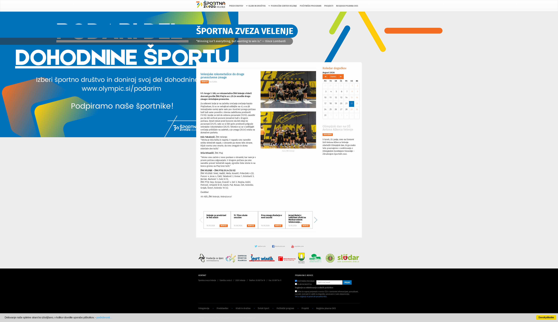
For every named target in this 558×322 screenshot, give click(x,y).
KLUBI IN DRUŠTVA (304, 284)
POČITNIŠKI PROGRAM (305, 281)
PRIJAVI (347, 282)
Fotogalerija (203, 308)
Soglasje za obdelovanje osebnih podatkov (314, 288)
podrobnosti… (104, 317)
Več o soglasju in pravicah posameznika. (311, 297)
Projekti (305, 308)
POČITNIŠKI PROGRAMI (310, 6)
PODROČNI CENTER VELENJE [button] (284, 6)
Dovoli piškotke (546, 317)
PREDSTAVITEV (236, 6)
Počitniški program (285, 308)
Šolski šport (263, 308)
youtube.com (299, 246)
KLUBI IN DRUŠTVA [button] (256, 6)
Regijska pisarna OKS (326, 308)
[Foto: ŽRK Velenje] (288, 89)
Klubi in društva (243, 308)
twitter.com (261, 246)
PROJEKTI (328, 6)
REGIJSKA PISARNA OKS (347, 6)
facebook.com (280, 246)
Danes (333, 76)
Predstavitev (222, 308)
